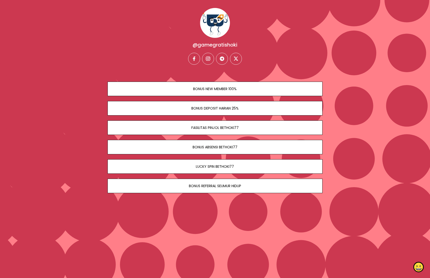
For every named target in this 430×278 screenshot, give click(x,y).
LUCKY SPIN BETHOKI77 (215, 166)
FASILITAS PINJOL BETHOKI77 (215, 127)
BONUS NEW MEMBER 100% (215, 88)
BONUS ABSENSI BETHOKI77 (215, 147)
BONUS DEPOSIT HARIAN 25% (215, 108)
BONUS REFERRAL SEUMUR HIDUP (215, 185)
